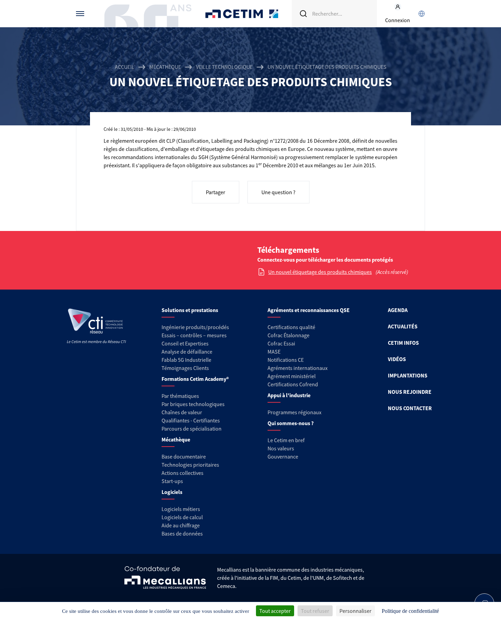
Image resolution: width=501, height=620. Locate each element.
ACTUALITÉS (403, 326)
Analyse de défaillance (187, 351)
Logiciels (172, 492)
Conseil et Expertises (185, 343)
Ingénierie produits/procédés (195, 327)
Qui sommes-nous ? (291, 423)
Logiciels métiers (181, 509)
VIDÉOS (397, 359)
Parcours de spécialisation (192, 428)
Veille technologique (224, 67)
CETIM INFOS (403, 342)
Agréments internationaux (298, 368)
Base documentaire (184, 456)
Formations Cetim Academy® (195, 378)
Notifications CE (286, 359)
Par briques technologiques (193, 404)
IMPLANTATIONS (407, 375)
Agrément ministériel (292, 376)
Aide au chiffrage (181, 525)
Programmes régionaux (294, 412)
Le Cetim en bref (286, 440)
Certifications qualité (291, 327)
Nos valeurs (281, 448)
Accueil (124, 67)
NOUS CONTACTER (410, 408)
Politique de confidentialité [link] (410, 611)
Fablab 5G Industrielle (186, 359)
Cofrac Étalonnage (288, 335)
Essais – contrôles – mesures (194, 335)
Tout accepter (275, 610)
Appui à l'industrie (289, 395)
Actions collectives (182, 472)
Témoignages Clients (185, 368)
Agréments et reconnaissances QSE (309, 310)
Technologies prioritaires (190, 464)
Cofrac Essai (281, 343)
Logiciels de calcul (182, 517)
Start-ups (172, 481)
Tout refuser (315, 610)
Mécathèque (165, 67)
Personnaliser (355, 610)
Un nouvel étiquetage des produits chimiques (320, 271)
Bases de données (182, 533)
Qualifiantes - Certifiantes (191, 420)
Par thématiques (180, 395)
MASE (274, 351)
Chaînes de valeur (182, 412)
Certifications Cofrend (293, 384)
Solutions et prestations (190, 310)
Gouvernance (283, 456)
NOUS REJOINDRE (409, 391)
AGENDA (398, 310)
